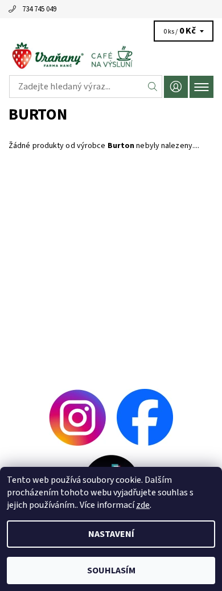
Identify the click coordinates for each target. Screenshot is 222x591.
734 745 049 (39, 9)
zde (143, 505)
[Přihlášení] (176, 87)
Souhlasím (111, 570)
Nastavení (111, 534)
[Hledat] (152, 86)
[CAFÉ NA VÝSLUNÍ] (111, 56)
